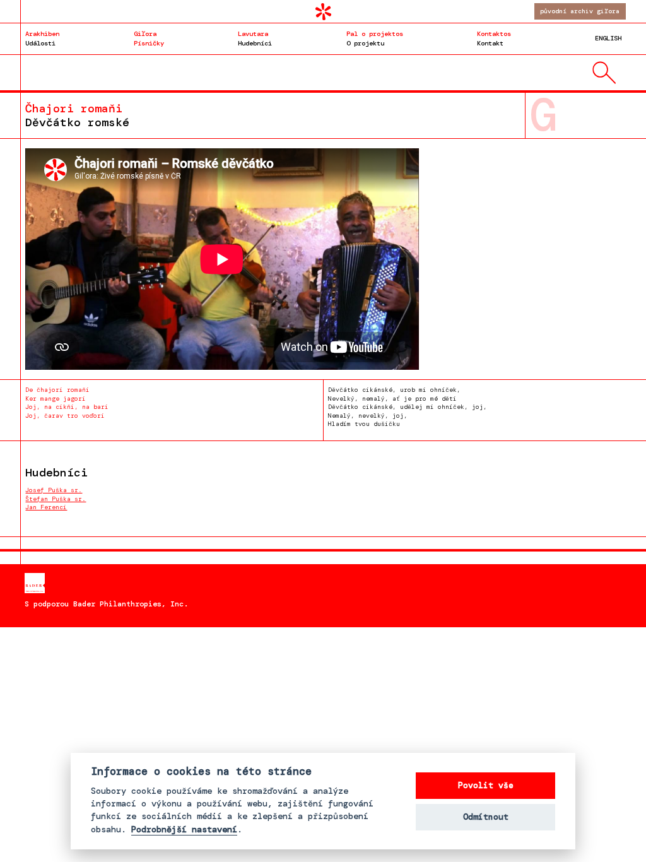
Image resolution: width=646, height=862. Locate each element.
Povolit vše (486, 785)
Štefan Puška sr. (55, 499)
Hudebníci (255, 38)
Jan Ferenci (46, 507)
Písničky (149, 38)
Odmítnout (485, 817)
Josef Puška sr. (53, 490)
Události (42, 38)
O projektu (374, 38)
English (608, 38)
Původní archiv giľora (580, 11)
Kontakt (494, 38)
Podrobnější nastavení (184, 830)
